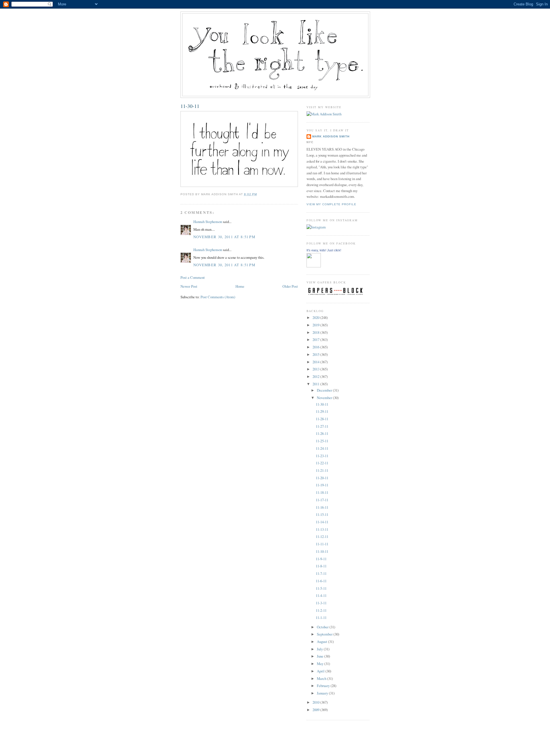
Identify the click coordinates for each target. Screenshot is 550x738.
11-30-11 (189, 105)
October (323, 627)
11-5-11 (321, 588)
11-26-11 (322, 433)
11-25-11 (322, 440)
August (322, 641)
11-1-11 (321, 617)
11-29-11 (322, 411)
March (322, 678)
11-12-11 (322, 536)
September (325, 634)
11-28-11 (322, 418)
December (325, 390)
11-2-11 (321, 610)
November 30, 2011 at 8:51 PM (224, 236)
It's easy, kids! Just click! (324, 250)
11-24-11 (322, 448)
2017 (316, 339)
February (324, 685)
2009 (316, 709)
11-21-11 (322, 470)
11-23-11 (322, 455)
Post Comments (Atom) (218, 296)
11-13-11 (322, 529)
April (321, 671)
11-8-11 (321, 566)
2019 (316, 324)
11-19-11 (322, 485)
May (320, 663)
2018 (316, 332)
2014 (316, 361)
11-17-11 (322, 499)
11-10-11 (322, 551)
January (323, 693)
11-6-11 (321, 580)
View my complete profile (331, 204)
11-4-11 (321, 595)
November (325, 397)
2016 (316, 347)
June (320, 656)
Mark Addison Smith (330, 136)
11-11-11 (322, 543)
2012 (316, 376)
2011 (316, 383)
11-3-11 (321, 602)
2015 (316, 354)
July (320, 649)
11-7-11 (321, 573)
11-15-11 (322, 514)
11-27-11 (322, 426)
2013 (316, 369)
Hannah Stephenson (207, 221)
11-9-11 (321, 558)
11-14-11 (322, 521)
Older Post (290, 286)
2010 (316, 702)
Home (239, 286)
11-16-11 (322, 507)
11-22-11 (322, 462)
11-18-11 (322, 492)
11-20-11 (322, 477)
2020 (316, 317)
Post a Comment (192, 277)
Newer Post (188, 286)
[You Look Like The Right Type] (314, 266)
